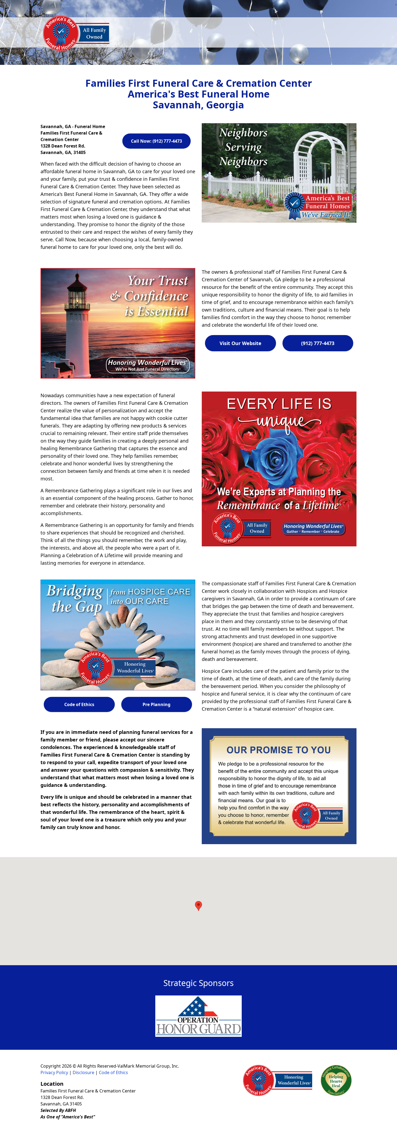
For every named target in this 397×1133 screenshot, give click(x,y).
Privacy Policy (54, 1072)
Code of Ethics (79, 704)
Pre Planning (156, 704)
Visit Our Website (240, 343)
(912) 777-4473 (317, 343)
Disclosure (83, 1072)
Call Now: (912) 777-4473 (156, 141)
